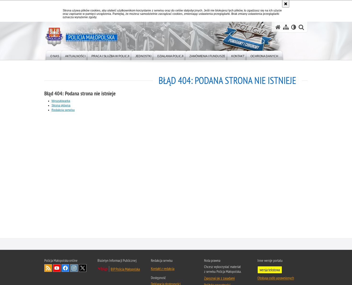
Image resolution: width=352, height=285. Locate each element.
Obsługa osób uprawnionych (275, 278)
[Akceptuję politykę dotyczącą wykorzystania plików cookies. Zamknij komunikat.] (285, 4)
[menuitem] (54, 55)
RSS (48, 268)
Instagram (74, 268)
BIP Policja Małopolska (125, 269)
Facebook (65, 268)
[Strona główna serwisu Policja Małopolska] (278, 27)
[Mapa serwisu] (286, 27)
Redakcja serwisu (63, 110)
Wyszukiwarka (60, 101)
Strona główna (60, 105)
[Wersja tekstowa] (293, 27)
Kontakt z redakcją (162, 269)
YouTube (57, 268)
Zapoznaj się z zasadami (219, 278)
